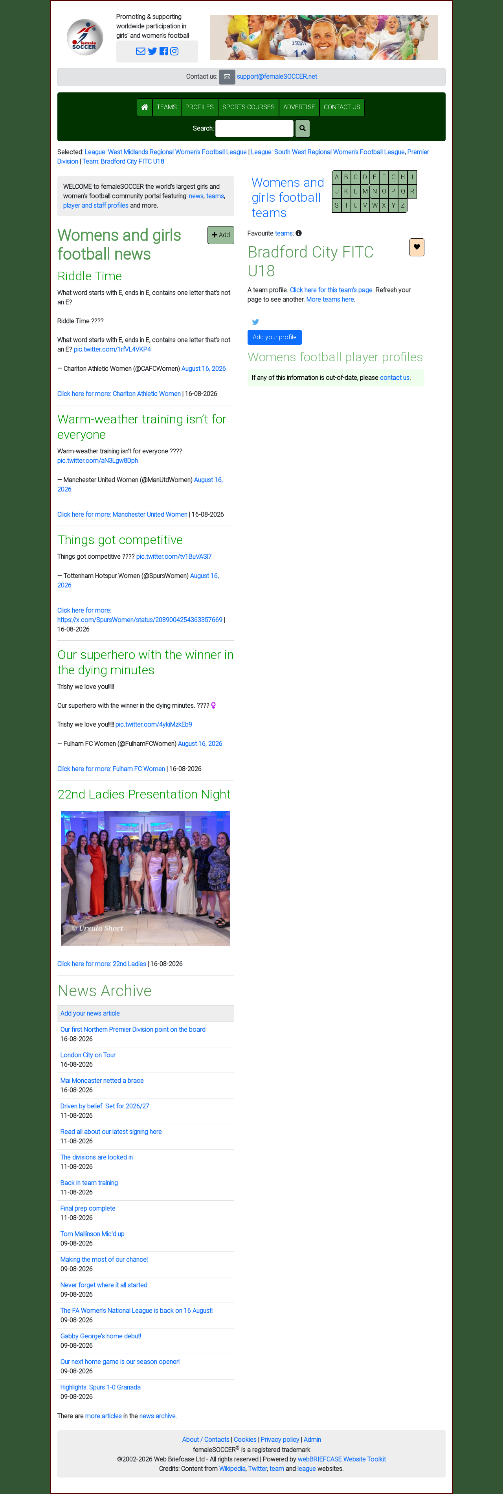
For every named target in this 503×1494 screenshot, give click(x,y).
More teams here (330, 299)
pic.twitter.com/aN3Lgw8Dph (97, 460)
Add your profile (275, 337)
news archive (158, 1416)
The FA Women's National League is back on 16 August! (137, 1310)
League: (262, 152)
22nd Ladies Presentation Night (144, 794)
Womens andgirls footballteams (288, 197)
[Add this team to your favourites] (416, 247)
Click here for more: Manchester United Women (122, 514)
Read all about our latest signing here (111, 1131)
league (306, 1468)
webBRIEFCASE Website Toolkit (342, 1459)
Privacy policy (280, 1439)
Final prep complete (88, 1208)
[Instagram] (174, 51)
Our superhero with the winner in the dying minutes (145, 662)
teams (215, 196)
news (196, 196)
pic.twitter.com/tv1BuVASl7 (174, 556)
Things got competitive (120, 539)
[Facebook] (164, 51)
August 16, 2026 (204, 368)
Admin (312, 1439)
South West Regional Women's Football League (339, 152)
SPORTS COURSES (248, 107)
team (277, 1468)
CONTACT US (342, 107)
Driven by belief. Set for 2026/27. (106, 1106)
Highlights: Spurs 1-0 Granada (101, 1387)
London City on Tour (88, 1055)
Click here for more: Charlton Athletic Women (119, 393)
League (95, 152)
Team (90, 161)
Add (223, 235)
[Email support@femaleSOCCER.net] (140, 51)
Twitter (257, 1468)
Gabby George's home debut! (101, 1336)
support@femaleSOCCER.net (277, 76)
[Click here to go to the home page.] (84, 37)
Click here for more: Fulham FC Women (111, 769)
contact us (394, 377)
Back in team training (89, 1183)
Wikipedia (232, 1468)
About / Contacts (205, 1439)
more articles (103, 1416)
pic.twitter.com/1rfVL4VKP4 (112, 349)
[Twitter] (152, 51)
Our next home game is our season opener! (120, 1361)
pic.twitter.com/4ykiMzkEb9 (154, 724)
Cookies (245, 1439)
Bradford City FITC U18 (132, 161)
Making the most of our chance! (104, 1259)
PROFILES (199, 107)
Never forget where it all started (104, 1285)
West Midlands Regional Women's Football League (177, 152)
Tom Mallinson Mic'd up (93, 1234)
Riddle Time (89, 276)
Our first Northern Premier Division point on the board (133, 1029)
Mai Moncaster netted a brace (102, 1080)
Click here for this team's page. (332, 290)
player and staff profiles (96, 205)
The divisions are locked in (97, 1157)
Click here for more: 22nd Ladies (101, 964)
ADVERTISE (299, 107)
